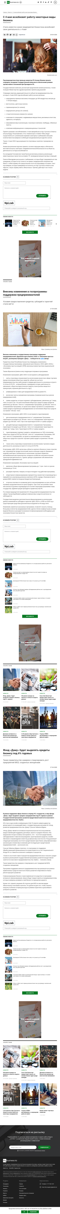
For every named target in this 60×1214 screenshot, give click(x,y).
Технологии (5, 1186)
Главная (5, 12)
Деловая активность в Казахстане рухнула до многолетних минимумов (10, 735)
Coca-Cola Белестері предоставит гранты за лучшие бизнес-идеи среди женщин (48, 698)
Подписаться (44, 1147)
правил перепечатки (37, 1171)
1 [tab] (29, 229)
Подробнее (33, 1211)
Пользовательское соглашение (26, 1193)
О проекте (21, 1186)
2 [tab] (31, 229)
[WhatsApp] (16, 34)
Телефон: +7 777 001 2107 (48, 1184)
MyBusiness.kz (6, 1173)
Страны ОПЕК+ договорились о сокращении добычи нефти (48, 735)
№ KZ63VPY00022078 (31, 1174)
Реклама (5, 1202)
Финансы (5, 1188)
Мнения (5, 1200)
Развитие (5, 1190)
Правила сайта (22, 1195)
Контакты (21, 1197)
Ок (24, 1211)
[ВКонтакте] (4, 34)
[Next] (56, 224)
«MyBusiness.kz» (16, 1173)
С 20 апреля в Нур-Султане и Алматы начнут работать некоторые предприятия (29, 735)
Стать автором (22, 1188)
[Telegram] (13, 34)
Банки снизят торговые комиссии (47, 1111)
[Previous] (4, 224)
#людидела (6, 1184)
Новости (10, 12)
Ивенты (5, 1193)
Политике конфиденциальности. (39, 1176)
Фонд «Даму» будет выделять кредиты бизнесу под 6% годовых (11, 697)
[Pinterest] (7, 34)
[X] (10, 34)
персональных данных (40, 1150)
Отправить (42, 195)
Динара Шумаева (31, 702)
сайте (42, 358)
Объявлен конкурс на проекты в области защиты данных (29, 697)
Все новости (30, 232)
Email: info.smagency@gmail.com (49, 1187)
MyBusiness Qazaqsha (8, 1197)
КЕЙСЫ (4, 1195)
